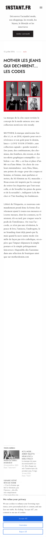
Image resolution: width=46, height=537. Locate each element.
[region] (23, 516)
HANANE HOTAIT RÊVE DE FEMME (10, 481)
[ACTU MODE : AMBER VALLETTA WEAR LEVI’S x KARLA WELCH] (31, 463)
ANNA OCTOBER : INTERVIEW (10, 461)
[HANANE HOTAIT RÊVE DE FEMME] (13, 490)
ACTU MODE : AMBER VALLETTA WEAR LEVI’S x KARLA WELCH (28, 455)
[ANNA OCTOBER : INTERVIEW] (11, 454)
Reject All (23, 531)
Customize (23, 525)
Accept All (23, 518)
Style (25, 51)
